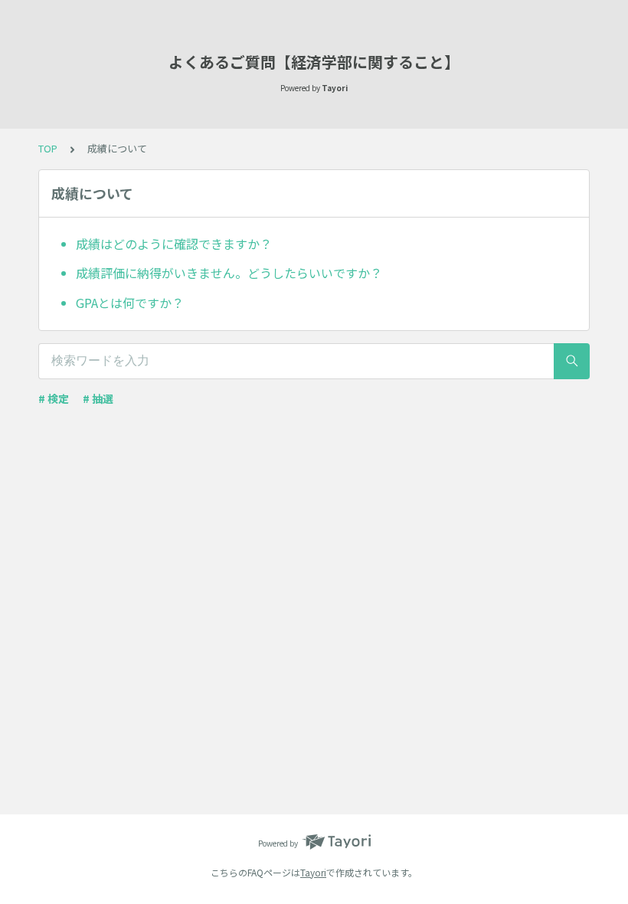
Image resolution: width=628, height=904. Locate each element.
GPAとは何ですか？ (130, 302)
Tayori (313, 872)
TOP (47, 148)
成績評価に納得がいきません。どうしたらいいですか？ (229, 273)
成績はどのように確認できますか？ (174, 243)
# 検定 (53, 398)
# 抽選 (98, 398)
